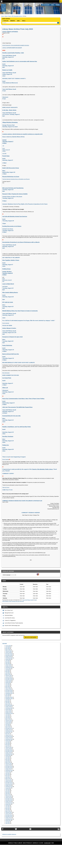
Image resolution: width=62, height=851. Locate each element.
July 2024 (7, 670)
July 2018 (7, 724)
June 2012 (7, 806)
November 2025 (8, 655)
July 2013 (7, 789)
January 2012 (8, 813)
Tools (24, 20)
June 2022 (7, 694)
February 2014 (8, 779)
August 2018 (8, 722)
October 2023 (8, 680)
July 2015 (7, 756)
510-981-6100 (47, 842)
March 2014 (7, 778)
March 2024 (7, 674)
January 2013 (8, 797)
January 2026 (8, 652)
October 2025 (8, 656)
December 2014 (8, 766)
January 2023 (8, 689)
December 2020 (8, 705)
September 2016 (9, 739)
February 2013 (8, 796)
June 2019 (7, 716)
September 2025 (9, 657)
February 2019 (8, 720)
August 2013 (8, 787)
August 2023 (8, 682)
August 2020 (8, 709)
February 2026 (8, 651)
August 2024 (8, 668)
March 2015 (7, 762)
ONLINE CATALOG (10, 45)
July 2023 (7, 683)
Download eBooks (9, 615)
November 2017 (8, 728)
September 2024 (9, 667)
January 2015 (8, 764)
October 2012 (8, 801)
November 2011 (8, 816)
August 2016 (8, 740)
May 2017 (7, 733)
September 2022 (9, 693)
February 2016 (8, 747)
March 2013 (7, 794)
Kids (52, 4)
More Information (6, 372)
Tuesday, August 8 (7, 273)
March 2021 (7, 704)
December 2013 (8, 782)
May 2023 (7, 686)
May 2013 (7, 792)
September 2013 (9, 786)
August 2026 (8, 645)
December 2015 (8, 750)
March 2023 (7, 687)
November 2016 (8, 736)
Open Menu (31, 1)
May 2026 (7, 648)
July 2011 (7, 821)
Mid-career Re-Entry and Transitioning (12, 188)
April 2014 (7, 777)
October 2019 (8, 712)
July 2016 (7, 741)
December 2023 (8, 678)
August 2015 (8, 755)
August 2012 (8, 804)
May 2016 (7, 744)
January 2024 (8, 676)
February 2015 (8, 763)
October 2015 (8, 752)
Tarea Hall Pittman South (27, 600)
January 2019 (8, 721)
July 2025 (7, 660)
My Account (45, 4)
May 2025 (7, 662)
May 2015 (7, 759)
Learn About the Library (10, 617)
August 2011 (8, 820)
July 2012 (7, 805)
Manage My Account (9, 612)
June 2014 (7, 774)
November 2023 (8, 679)
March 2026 (7, 649)
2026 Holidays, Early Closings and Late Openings (13, 601)
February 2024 (8, 675)
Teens (57, 4)
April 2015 (7, 760)
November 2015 (8, 751)
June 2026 (7, 647)
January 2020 (8, 710)
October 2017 (8, 729)
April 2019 (7, 717)
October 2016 (8, 737)
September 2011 (8, 819)
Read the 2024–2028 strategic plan (12, 625)
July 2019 (7, 714)
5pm (3, 281)
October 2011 (8, 817)
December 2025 (8, 653)
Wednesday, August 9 (7, 280)
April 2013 (7, 793)
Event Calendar (5, 323)
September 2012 (9, 802)
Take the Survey (5, 487)
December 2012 (8, 798)
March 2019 (7, 718)
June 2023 (7, 685)
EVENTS (4, 45)
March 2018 (7, 727)
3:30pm (4, 274)
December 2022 (8, 690)
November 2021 (8, 697)
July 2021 (7, 699)
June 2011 (7, 823)
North (3, 278)
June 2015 (7, 758)
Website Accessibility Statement (9, 834)
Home (2, 16)
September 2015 (9, 754)
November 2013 (8, 783)
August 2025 (8, 659)
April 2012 (7, 809)
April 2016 (7, 746)
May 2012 (7, 808)
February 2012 (8, 812)
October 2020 (8, 706)
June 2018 (7, 725)
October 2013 (8, 785)
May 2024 (7, 671)
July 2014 (7, 773)
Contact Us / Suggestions (10, 620)
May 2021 (7, 701)
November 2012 (8, 800)
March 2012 (7, 811)
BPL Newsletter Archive (17, 16)
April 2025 (7, 663)
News (9, 16)
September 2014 (9, 770)
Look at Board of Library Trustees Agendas (14, 623)
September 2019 (9, 713)
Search (60, 1)
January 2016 (8, 748)
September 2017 (9, 731)
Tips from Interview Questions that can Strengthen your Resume (16, 179)
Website (12, 20)
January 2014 (8, 781)
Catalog (5, 20)
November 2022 (8, 691)
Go (58, 23)
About (6, 16)
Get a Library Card (9, 610)
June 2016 (7, 743)
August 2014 (8, 771)
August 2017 (8, 732)
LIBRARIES (17, 45)
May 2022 (7, 695)
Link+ (18, 20)
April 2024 (7, 672)
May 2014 (7, 775)
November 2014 (8, 767)
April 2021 (7, 702)
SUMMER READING (24, 45)
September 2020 (9, 708)
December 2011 (8, 815)
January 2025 (8, 664)
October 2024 (8, 666)
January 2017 (8, 735)
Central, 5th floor (7, 271)
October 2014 (8, 769)
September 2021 (9, 698)
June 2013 (7, 790)
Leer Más (4, 153)
